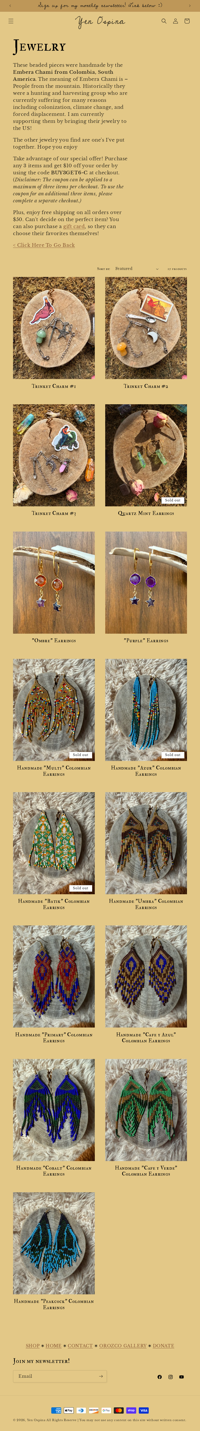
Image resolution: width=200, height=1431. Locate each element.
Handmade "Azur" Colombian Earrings (146, 771)
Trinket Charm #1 (54, 386)
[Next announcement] (190, 5)
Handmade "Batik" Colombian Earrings (54, 904)
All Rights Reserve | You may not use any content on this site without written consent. (116, 1420)
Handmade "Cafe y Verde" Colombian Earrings (146, 1171)
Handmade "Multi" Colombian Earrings (54, 771)
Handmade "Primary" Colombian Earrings (53, 1038)
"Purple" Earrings (146, 641)
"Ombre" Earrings (54, 641)
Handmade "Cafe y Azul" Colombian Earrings (146, 1038)
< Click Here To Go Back (44, 245)
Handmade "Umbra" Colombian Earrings (146, 904)
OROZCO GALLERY (122, 1345)
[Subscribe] (101, 1376)
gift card (74, 226)
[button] (11, 21)
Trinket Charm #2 (146, 386)
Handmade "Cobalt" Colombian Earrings (53, 1171)
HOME (53, 1345)
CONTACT (80, 1345)
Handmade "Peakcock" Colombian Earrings (54, 1304)
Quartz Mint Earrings (146, 513)
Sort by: (103, 269)
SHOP (33, 1345)
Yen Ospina (36, 1420)
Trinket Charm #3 (54, 513)
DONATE (163, 1345)
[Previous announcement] (10, 5)
